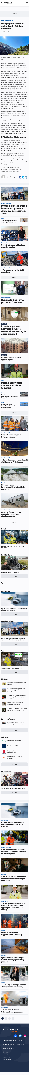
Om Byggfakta (7, 1059)
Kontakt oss (6, 1058)
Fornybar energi (6, 20)
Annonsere (6, 1054)
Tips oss (5, 1052)
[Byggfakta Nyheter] (6, 3)
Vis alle (14, 576)
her (6, 167)
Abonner (5, 1056)
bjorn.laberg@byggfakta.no (16, 1044)
